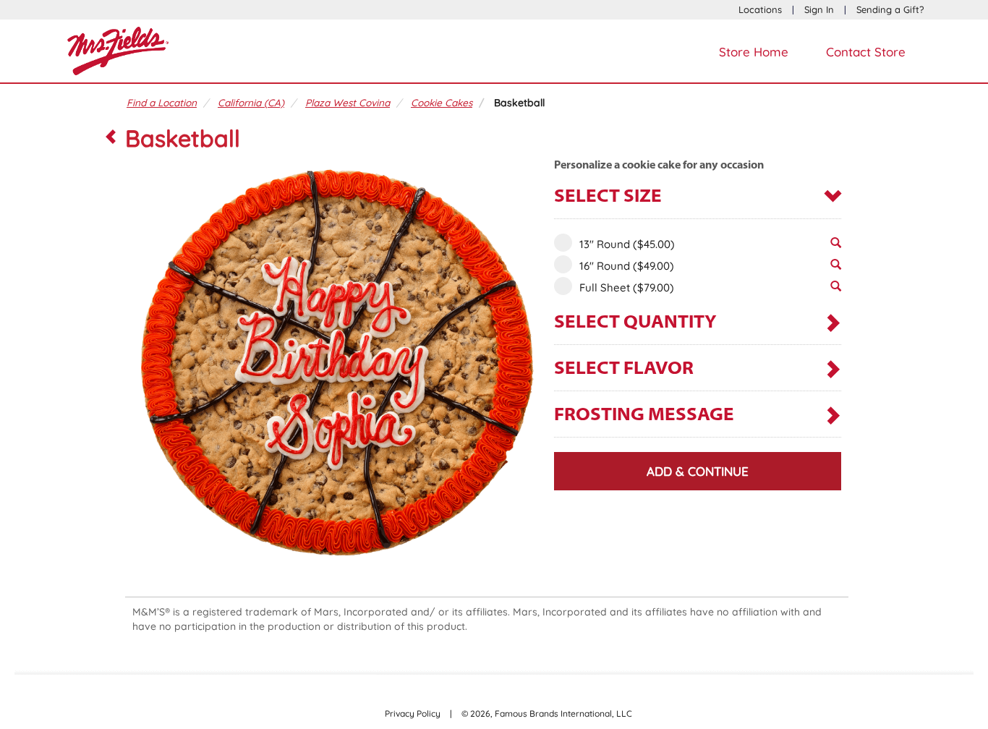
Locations (760, 9)
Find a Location (162, 102)
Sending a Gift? (890, 9)
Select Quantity (635, 323)
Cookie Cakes (441, 102)
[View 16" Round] (835, 268)
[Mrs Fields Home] (118, 49)
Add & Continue (698, 471)
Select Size (608, 197)
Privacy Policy (412, 713)
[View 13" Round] (835, 246)
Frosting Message (644, 415)
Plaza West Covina (347, 102)
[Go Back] (110, 138)
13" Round (627, 244)
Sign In (819, 9)
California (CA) (251, 102)
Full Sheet (626, 287)
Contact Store (866, 51)
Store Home (753, 51)
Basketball (519, 102)
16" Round (626, 266)
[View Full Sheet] (835, 290)
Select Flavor (624, 369)
